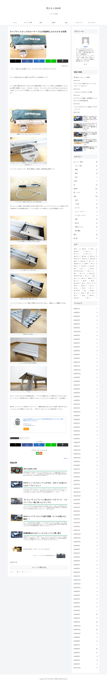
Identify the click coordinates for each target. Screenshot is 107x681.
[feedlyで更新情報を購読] (37, 453)
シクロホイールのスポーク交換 (83, 92)
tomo (85, 46)
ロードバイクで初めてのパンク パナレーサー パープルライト (85, 85)
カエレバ (29, 424)
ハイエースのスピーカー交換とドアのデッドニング (85, 108)
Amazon (26, 428)
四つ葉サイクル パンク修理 (82, 77)
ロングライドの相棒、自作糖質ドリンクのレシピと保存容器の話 (85, 99)
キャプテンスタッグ (25, 438)
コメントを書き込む (39, 567)
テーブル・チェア (15, 438)
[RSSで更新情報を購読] (40, 453)
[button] (62, 61)
